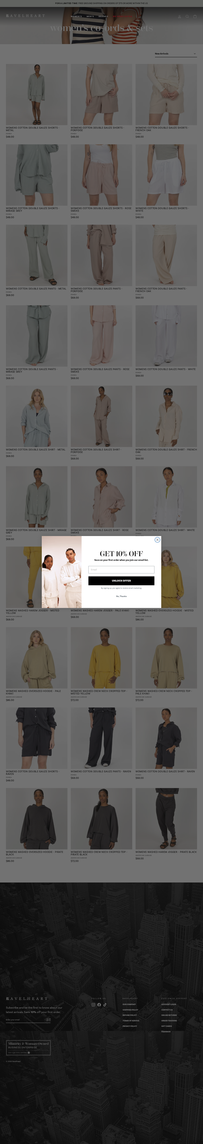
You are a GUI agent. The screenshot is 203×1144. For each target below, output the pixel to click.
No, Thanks (121, 596)
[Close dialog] (157, 539)
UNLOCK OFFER (121, 580)
